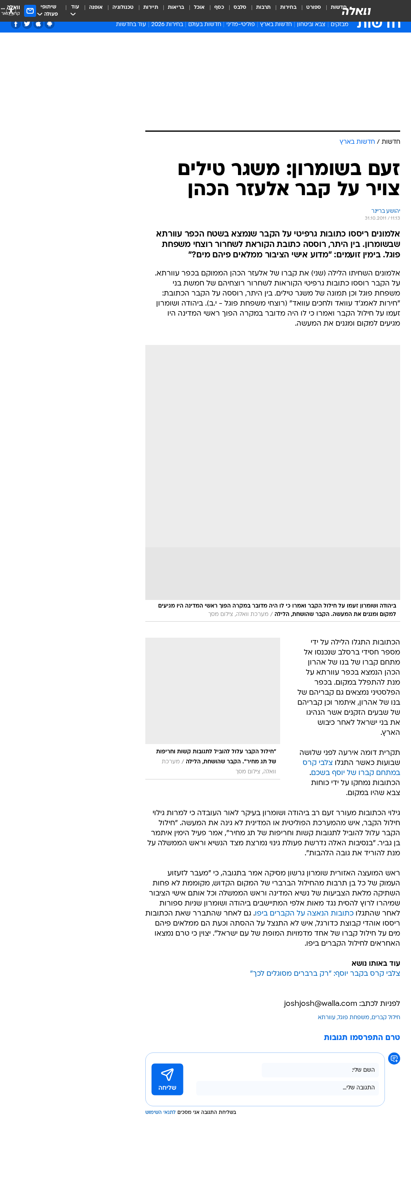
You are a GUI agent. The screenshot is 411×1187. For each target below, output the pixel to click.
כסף (219, 7)
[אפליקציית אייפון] (38, 24)
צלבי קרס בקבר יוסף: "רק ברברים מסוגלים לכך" (325, 974)
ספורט (313, 7)
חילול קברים (386, 1017)
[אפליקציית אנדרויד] (50, 24)
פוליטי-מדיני (240, 24)
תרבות (263, 7)
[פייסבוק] (16, 24)
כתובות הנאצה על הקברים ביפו (304, 914)
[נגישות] (11, 11)
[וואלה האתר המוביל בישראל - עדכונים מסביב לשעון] (356, 11)
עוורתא (327, 1017)
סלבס (240, 7)
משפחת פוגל (353, 1017)
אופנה (96, 7)
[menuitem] (309, 11)
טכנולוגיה (123, 7)
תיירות (150, 7)
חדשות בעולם (204, 24)
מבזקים (339, 24)
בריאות (176, 7)
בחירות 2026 (167, 24)
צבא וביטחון (311, 24)
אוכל (199, 7)
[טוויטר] (27, 24)
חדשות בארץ (276, 24)
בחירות (288, 7)
